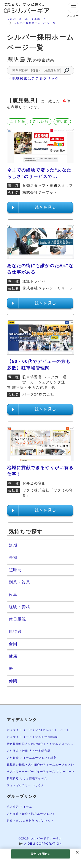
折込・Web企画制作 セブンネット (30, 820)
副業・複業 (19, 582)
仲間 (13, 681)
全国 (13, 644)
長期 (13, 557)
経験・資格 (19, 607)
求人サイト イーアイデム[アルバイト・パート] (39, 730)
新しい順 (41, 121)
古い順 (62, 121)
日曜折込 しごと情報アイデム (27, 778)
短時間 (15, 570)
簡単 (13, 594)
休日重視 (17, 619)
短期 (13, 545)
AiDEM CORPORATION (43, 843)
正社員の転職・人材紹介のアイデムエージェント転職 (43, 764)
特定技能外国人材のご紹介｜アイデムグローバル (40, 743)
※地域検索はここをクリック (33, 78)
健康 (13, 656)
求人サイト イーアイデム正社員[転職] (33, 736)
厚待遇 (15, 631)
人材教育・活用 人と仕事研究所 (28, 750)
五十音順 (17, 121)
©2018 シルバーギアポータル (41, 838)
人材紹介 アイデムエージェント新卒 (31, 757)
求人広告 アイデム (19, 806)
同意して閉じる (41, 853)
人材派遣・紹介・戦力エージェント (31, 813)
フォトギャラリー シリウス (25, 785)
